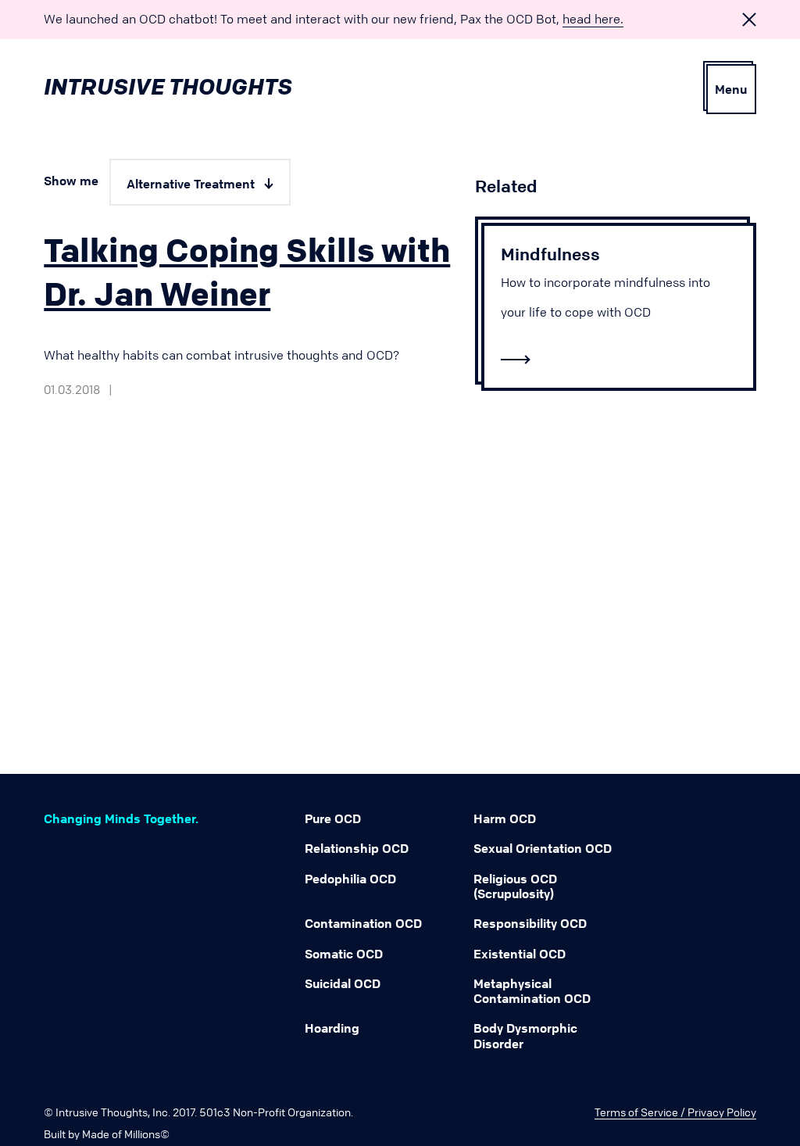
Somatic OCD (344, 954)
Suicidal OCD (342, 983)
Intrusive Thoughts (168, 86)
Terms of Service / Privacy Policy (675, 1112)
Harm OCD (504, 818)
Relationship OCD (357, 848)
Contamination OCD (363, 923)
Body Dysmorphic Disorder (525, 1035)
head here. (592, 19)
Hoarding (332, 1028)
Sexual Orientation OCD (542, 848)
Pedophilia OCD (350, 878)
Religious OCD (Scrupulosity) (515, 886)
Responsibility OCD (530, 923)
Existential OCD (519, 954)
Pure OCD (333, 818)
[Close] (749, 20)
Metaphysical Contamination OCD (532, 991)
